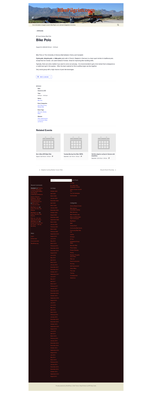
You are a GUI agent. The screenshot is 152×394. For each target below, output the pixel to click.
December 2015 (55, 319)
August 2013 (54, 376)
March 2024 (54, 205)
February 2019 (54, 246)
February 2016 (54, 314)
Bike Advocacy (73, 212)
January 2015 (54, 340)
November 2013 (55, 369)
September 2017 (55, 274)
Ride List (72, 259)
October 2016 (54, 295)
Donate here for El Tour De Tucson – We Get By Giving (37, 224)
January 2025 (54, 198)
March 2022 (54, 222)
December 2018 (55, 248)
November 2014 (55, 345)
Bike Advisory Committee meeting (75, 209)
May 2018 (53, 257)
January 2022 (54, 224)
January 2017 (54, 288)
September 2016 (55, 298)
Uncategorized (73, 275)
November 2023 (55, 210)
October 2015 (54, 324)
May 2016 (53, 307)
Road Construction (74, 261)
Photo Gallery (73, 248)
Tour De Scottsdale (75, 193)
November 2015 (55, 321)
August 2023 (54, 215)
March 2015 (54, 336)
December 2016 (55, 291)
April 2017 (53, 281)
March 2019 (54, 243)
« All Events (39, 31)
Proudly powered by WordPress (64, 385)
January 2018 (54, 265)
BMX (71, 223)
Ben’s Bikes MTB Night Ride (43, 154)
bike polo (40, 112)
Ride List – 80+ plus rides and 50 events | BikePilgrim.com (36, 219)
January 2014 (54, 364)
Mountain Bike (73, 245)
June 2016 (53, 305)
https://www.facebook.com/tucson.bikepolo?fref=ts (43, 120)
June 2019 (53, 238)
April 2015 (53, 333)
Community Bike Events (76, 228)
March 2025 (54, 196)
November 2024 (55, 200)
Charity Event (73, 225)
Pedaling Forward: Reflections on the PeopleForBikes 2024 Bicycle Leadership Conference (37, 191)
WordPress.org (34, 243)
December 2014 (55, 343)
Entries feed (34, 238)
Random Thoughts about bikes (74, 255)
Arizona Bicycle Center (75, 206)
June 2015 (53, 331)
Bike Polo (40, 100)
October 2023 (54, 212)
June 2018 (53, 255)
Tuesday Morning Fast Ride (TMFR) (73, 154)
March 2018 (54, 262)
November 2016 (55, 293)
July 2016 (53, 302)
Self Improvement (74, 266)
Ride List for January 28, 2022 (35, 203)
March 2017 (54, 284)
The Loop (72, 271)
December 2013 (55, 367)
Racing (72, 252)
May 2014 (53, 357)
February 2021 (54, 227)
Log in (32, 236)
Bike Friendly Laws (75, 214)
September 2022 (55, 219)
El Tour (72, 239)
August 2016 (54, 300)
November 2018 (55, 250)
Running (72, 263)
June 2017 (53, 276)
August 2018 (54, 253)
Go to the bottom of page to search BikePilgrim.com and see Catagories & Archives (54, 25)
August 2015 (54, 329)
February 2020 (54, 231)
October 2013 (54, 371)
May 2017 (53, 279)
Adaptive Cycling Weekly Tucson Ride (52, 170)
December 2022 (55, 217)
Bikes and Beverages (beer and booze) (75, 217)
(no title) (72, 183)
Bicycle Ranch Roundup (107, 170)
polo (39, 105)
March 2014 (54, 359)
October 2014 (54, 348)
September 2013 (55, 374)
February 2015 (54, 338)
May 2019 (53, 241)
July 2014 (53, 355)
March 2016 (54, 312)
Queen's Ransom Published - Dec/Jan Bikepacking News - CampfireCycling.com (36, 199)
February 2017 (54, 286)
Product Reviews (74, 250)
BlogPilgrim (73, 221)
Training (72, 273)
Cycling (72, 234)
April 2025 (53, 193)
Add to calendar (44, 77)
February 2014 (54, 362)
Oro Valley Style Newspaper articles (75, 186)
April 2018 (53, 260)
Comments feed (35, 241)
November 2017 (55, 269)
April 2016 (53, 310)
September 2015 (55, 326)
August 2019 (54, 236)
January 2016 (54, 317)
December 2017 (55, 267)
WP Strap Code (92, 385)
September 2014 (55, 350)
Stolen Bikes (73, 268)
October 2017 (54, 272)
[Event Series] (52, 156)
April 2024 (53, 203)
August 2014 (54, 352)
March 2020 (54, 229)
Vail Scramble (73, 195)
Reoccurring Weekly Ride (42, 106)
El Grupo (72, 237)
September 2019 (55, 234)
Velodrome (73, 278)
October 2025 (54, 191)
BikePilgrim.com (35, 207)
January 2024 (54, 208)
